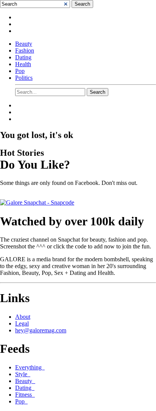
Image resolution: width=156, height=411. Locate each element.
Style (22, 374)
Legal (22, 323)
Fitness (25, 394)
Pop (20, 71)
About (22, 316)
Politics (24, 77)
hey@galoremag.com (40, 330)
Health (23, 64)
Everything (30, 367)
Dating (23, 57)
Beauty (23, 43)
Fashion (24, 50)
